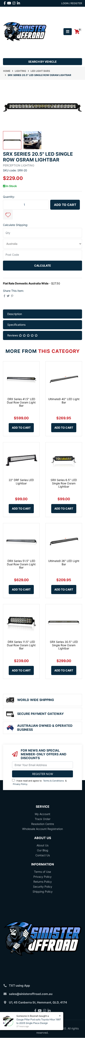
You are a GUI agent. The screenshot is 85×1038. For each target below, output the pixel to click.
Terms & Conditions (53, 780)
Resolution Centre (42, 824)
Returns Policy (42, 881)
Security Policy (42, 886)
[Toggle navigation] (67, 31)
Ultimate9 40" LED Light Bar (63, 400)
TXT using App (19, 985)
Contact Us (42, 855)
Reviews (13, 335)
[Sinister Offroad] (25, 31)
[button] (8, 215)
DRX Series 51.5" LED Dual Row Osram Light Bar (21, 564)
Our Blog (42, 850)
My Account (42, 814)
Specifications (16, 324)
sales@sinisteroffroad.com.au (30, 994)
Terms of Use (42, 871)
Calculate (42, 265)
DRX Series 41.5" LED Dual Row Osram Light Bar (21, 402)
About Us (42, 845)
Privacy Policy (20, 784)
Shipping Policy (43, 891)
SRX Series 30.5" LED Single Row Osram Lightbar (64, 645)
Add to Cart (65, 205)
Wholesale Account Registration (42, 829)
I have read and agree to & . (40, 782)
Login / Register (71, 3)
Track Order (42, 819)
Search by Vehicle (42, 61)
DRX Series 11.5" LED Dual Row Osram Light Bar (21, 645)
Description (14, 314)
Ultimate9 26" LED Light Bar (63, 562)
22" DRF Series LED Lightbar (21, 481)
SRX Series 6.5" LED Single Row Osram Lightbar (64, 483)
